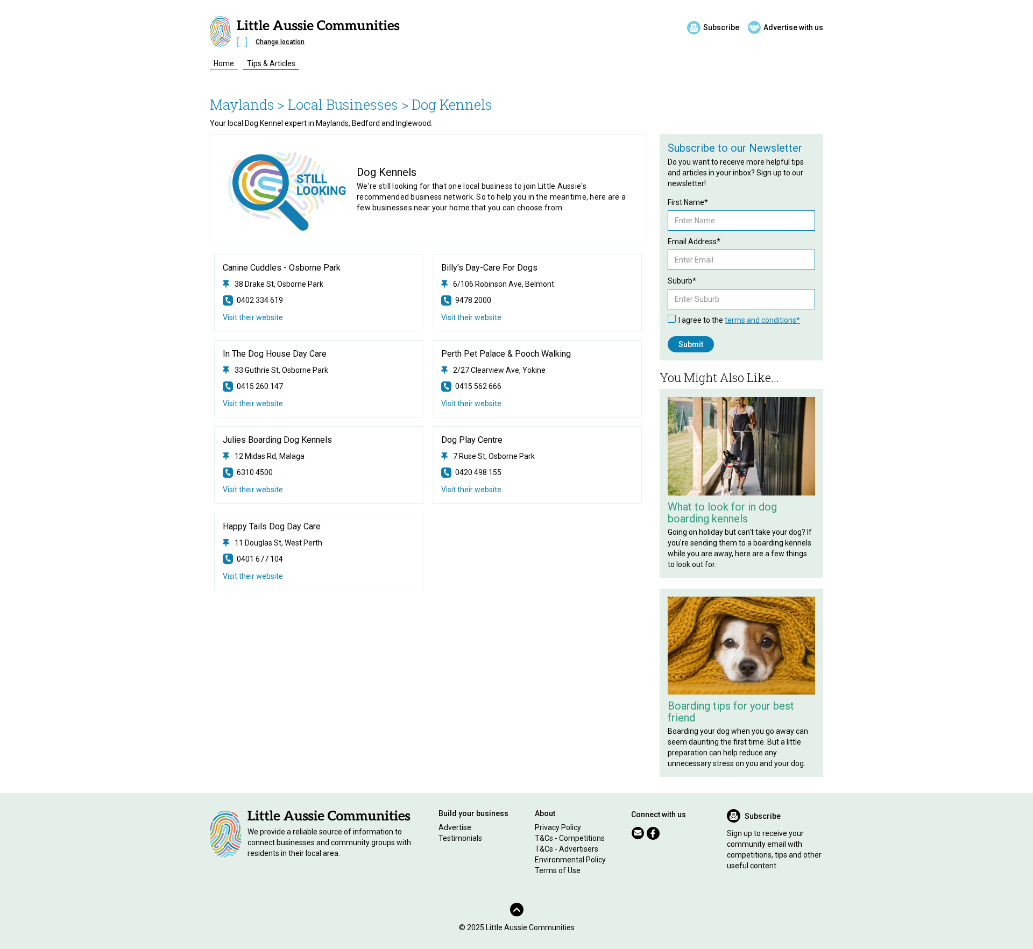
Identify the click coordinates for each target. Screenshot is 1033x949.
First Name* (688, 202)
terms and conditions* (762, 320)
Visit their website (253, 317)
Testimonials (460, 838)
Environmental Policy (570, 859)
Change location (280, 42)
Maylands (242, 104)
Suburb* (682, 281)
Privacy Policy (558, 827)
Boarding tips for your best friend (731, 712)
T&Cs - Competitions (570, 838)
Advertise (454, 827)
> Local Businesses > (343, 104)
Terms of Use (558, 870)
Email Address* (694, 241)
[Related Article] (741, 446)
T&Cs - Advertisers (566, 849)
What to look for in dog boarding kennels (722, 513)
